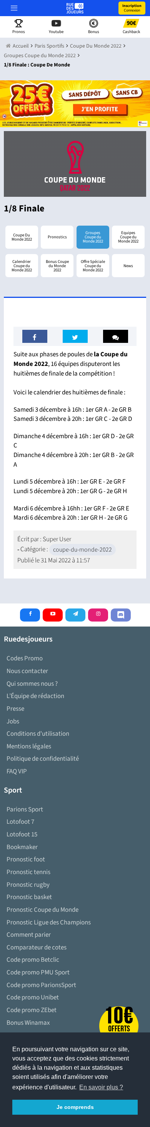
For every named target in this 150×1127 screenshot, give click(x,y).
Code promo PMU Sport (38, 972)
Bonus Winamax (28, 1022)
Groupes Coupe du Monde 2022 (93, 237)
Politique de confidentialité (43, 758)
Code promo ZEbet (32, 1010)
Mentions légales (29, 746)
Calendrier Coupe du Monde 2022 (22, 266)
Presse (15, 708)
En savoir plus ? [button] (101, 1087)
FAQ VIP (17, 771)
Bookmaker (22, 847)
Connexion (132, 8)
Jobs (13, 721)
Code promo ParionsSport (41, 985)
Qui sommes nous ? (32, 683)
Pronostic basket (29, 897)
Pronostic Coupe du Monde (42, 909)
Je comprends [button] (75, 1107)
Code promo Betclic (33, 959)
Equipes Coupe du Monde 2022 (128, 237)
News (128, 266)
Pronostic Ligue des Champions (49, 922)
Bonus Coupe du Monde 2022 (57, 266)
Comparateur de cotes (37, 947)
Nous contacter (27, 671)
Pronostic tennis (28, 872)
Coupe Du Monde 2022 (22, 237)
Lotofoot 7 (20, 821)
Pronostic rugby (28, 884)
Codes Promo (25, 658)
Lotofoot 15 (22, 834)
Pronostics (57, 237)
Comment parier (29, 934)
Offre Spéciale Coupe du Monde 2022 (93, 266)
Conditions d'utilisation (38, 733)
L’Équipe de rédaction (35, 696)
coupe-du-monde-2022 (82, 549)
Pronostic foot (26, 859)
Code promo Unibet (33, 997)
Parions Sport (25, 809)
